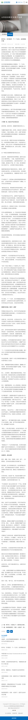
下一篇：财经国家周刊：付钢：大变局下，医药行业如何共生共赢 (14, 627)
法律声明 (14, 713)
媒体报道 (10, 34)
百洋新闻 (4, 34)
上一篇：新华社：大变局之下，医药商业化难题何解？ (14, 624)
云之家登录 (8, 713)
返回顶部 (14, 718)
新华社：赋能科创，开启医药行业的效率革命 (12, 670)
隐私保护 (20, 713)
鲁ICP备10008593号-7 (14, 708)
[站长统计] (14, 710)
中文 (19, 2)
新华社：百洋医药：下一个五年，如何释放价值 (13, 647)
